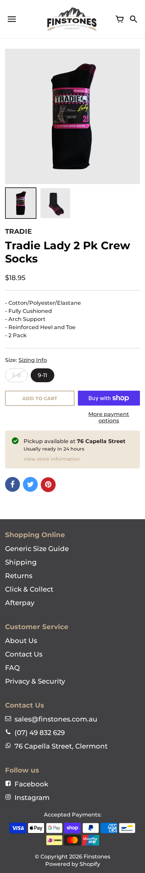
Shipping (21, 562)
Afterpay (19, 603)
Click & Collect (29, 589)
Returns (18, 576)
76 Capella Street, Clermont (61, 746)
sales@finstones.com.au (55, 719)
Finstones (97, 856)
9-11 (42, 375)
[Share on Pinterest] (48, 484)
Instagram (32, 798)
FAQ (12, 668)
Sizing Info (33, 360)
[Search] (133, 19)
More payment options (108, 417)
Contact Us (23, 654)
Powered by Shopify (72, 864)
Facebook (31, 784)
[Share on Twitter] (30, 484)
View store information (52, 459)
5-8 (16, 375)
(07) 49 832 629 (39, 733)
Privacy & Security (35, 681)
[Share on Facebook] (12, 484)
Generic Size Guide (37, 549)
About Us (21, 641)
